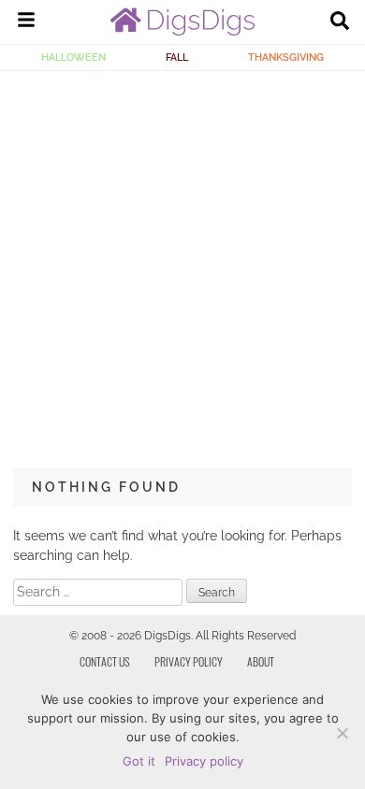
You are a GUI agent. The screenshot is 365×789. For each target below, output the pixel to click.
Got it (139, 760)
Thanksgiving (286, 57)
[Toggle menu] (26, 22)
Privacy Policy (188, 661)
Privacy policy (204, 760)
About (260, 661)
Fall (177, 57)
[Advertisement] (182, 262)
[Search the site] (339, 22)
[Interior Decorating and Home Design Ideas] (182, 30)
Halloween (73, 57)
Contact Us (105, 661)
